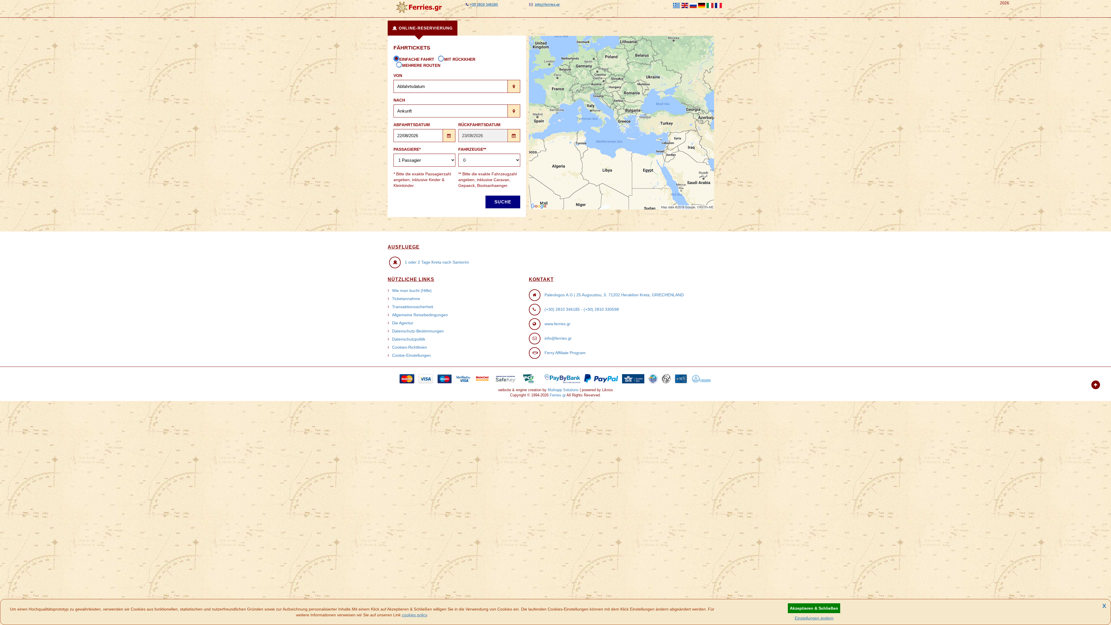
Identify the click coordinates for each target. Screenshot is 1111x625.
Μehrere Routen (421, 65)
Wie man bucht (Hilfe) (412, 290)
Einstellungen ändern (814, 618)
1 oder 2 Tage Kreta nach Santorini (437, 262)
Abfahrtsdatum (411, 124)
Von (397, 75)
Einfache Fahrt (416, 59)
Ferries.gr (558, 395)
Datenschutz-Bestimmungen (418, 331)
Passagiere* (407, 149)
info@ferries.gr (547, 5)
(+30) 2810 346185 (562, 309)
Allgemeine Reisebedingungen (420, 314)
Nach (399, 100)
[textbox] (450, 86)
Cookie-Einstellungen (411, 355)
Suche (502, 201)
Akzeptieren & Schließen (814, 608)
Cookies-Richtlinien (409, 347)
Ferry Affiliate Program (565, 352)
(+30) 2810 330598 (601, 309)
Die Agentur (402, 323)
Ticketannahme (406, 298)
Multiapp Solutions (563, 390)
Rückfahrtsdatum (479, 124)
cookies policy (414, 615)
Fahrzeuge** (472, 149)
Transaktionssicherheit (412, 306)
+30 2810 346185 (484, 5)
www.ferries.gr (558, 323)
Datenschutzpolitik (408, 339)
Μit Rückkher (459, 59)
